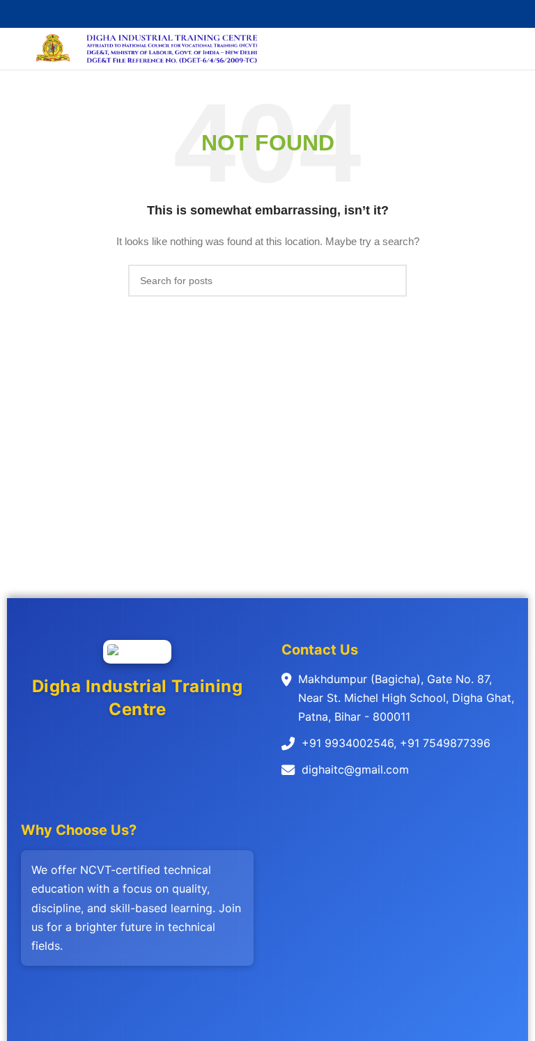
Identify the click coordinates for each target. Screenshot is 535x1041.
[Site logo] (53, 48)
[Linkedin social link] (284, 14)
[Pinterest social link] (268, 14)
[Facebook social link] (236, 14)
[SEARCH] (391, 281)
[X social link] (252, 14)
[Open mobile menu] (16, 49)
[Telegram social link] (300, 14)
